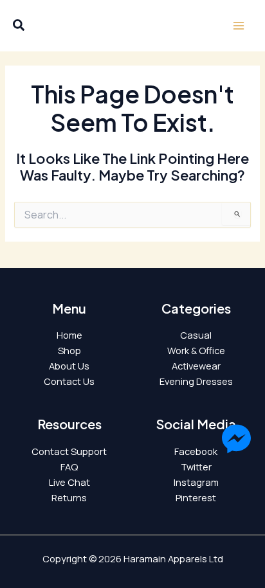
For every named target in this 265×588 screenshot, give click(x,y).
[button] (19, 26)
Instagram (196, 482)
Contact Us (69, 381)
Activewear (196, 365)
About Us (69, 365)
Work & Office (196, 350)
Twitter (196, 466)
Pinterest (196, 497)
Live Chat (69, 482)
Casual (196, 334)
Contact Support (69, 451)
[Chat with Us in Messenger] (236, 441)
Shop (69, 350)
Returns (69, 497)
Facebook (195, 451)
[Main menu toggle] (238, 25)
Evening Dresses (196, 381)
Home (69, 334)
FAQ (69, 466)
